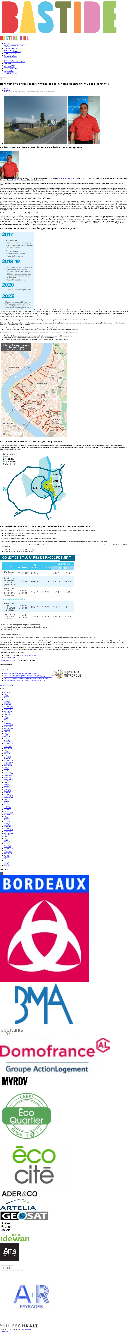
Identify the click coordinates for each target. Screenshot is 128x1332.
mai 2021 (6, 786)
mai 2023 (6, 752)
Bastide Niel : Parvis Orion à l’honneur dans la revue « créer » (22, 673)
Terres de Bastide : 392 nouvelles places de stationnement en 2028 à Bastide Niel (28, 677)
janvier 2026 (7, 704)
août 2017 (7, 855)
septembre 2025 (8, 711)
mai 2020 (6, 803)
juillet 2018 (7, 836)
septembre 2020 (8, 797)
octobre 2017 (8, 852)
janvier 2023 (7, 758)
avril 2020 (7, 804)
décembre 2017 (8, 848)
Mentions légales (26, 1329)
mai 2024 (6, 735)
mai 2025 (6, 718)
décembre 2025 (8, 706)
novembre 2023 (8, 745)
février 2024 (7, 740)
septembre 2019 (8, 813)
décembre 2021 (8, 774)
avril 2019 (7, 821)
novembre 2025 (8, 708)
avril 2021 (7, 787)
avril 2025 (7, 720)
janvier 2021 (7, 792)
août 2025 (7, 713)
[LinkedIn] (1, 873)
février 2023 (7, 757)
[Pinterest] (2, 873)
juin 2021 (6, 784)
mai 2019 (6, 819)
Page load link (4, 1331)
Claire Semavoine (5, 660)
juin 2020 (6, 801)
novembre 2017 (8, 850)
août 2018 (7, 835)
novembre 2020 (8, 796)
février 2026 (7, 703)
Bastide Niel (16, 180)
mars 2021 (7, 789)
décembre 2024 (8, 725)
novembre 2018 (8, 830)
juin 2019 (6, 818)
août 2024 (7, 730)
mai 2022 (6, 769)
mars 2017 (7, 864)
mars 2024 (7, 738)
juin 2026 (6, 696)
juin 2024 (6, 733)
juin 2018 (6, 838)
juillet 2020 (7, 799)
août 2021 (7, 781)
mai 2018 (6, 840)
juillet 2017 (7, 857)
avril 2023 (7, 753)
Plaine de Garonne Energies (28, 655)
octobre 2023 (8, 747)
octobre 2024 (8, 726)
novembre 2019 (8, 811)
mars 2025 (7, 721)
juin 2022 (6, 767)
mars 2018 (7, 843)
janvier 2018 (7, 847)
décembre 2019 (8, 809)
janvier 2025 (7, 723)
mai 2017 (6, 860)
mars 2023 (7, 755)
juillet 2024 (7, 731)
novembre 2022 (8, 762)
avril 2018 (7, 842)
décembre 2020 (8, 794)
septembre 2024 (8, 728)
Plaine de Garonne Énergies (67, 178)
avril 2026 (7, 699)
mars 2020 (7, 806)
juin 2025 (6, 716)
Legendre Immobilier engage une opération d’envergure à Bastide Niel (24, 680)
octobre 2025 (8, 709)
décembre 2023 (8, 743)
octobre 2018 (8, 831)
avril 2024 (7, 736)
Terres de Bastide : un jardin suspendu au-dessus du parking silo (23, 675)
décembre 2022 (8, 760)
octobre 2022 (8, 764)
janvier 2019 (7, 826)
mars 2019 (7, 823)
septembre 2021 (8, 779)
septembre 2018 (8, 833)
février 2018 (7, 845)
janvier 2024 (7, 742)
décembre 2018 (8, 828)
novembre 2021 (8, 775)
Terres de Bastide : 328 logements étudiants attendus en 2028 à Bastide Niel (26, 678)
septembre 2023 (8, 748)
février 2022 (7, 772)
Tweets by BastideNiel (6, 685)
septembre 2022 (8, 765)
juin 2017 (6, 858)
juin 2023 (6, 750)
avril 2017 (7, 862)
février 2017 (7, 865)
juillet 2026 (7, 694)
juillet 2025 (7, 714)
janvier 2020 (7, 808)
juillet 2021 (7, 782)
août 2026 (7, 692)
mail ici (13, 657)
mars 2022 (7, 770)
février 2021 (7, 791)
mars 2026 (7, 701)
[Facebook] (0, 873)
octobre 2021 (8, 777)
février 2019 (7, 825)
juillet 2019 (7, 816)
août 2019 (7, 814)
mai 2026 (6, 697)
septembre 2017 (8, 853)
